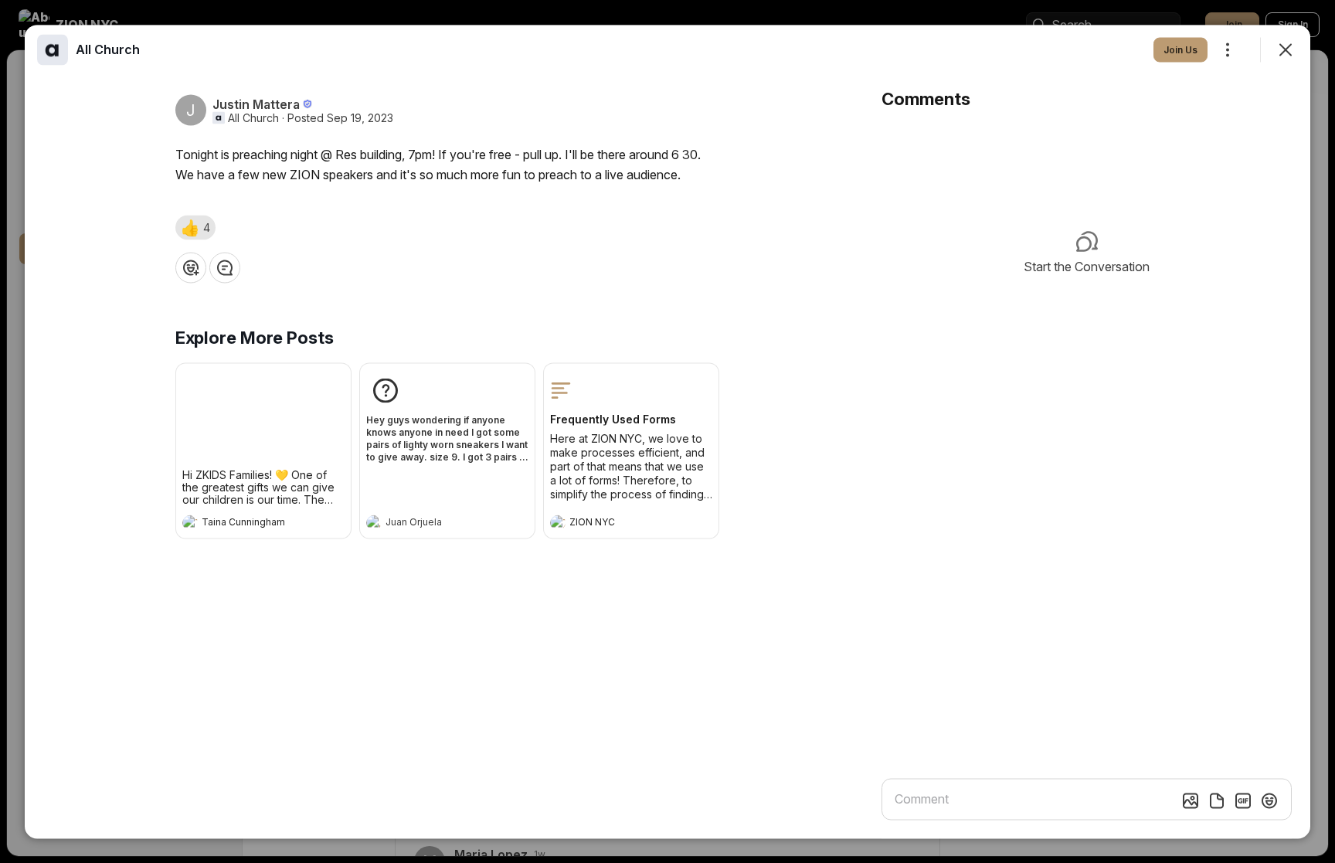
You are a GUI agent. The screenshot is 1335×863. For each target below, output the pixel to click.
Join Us (1180, 49)
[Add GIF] (1243, 800)
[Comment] (224, 267)
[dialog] (667, 431)
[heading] (248, 524)
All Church (253, 117)
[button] (195, 227)
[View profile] (190, 522)
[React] (191, 267)
